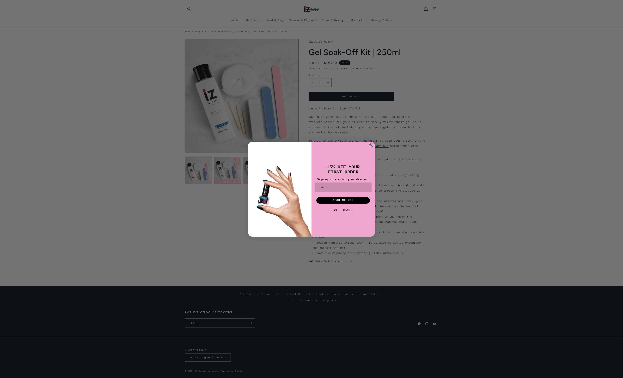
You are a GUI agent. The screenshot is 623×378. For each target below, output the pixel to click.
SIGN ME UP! (343, 200)
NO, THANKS (343, 210)
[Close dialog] (371, 145)
